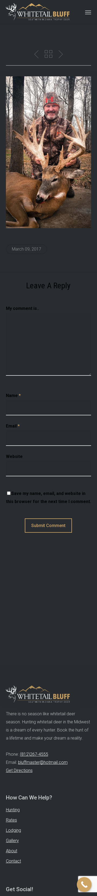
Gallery (12, 840)
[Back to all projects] (48, 54)
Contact (13, 861)
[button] (88, 12)
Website (14, 456)
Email (13, 426)
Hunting (13, 809)
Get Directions (19, 770)
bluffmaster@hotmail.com (43, 762)
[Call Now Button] (84, 884)
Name (13, 395)
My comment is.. (22, 308)
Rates (11, 820)
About (11, 850)
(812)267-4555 (34, 754)
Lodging (13, 830)
